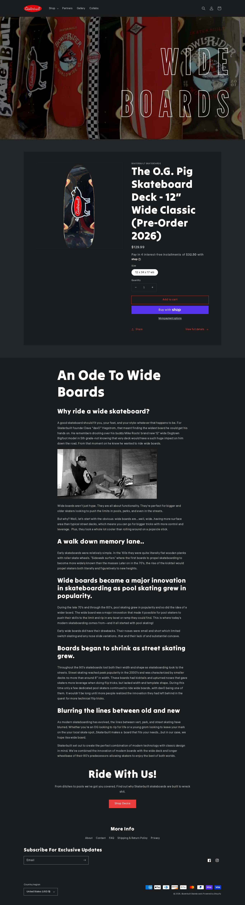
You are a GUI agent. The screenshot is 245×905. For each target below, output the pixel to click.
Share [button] (139, 329)
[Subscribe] (84, 860)
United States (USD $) (38, 891)
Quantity (136, 280)
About (89, 838)
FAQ (111, 838)
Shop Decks (122, 803)
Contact (101, 838)
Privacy (155, 838)
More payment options (170, 318)
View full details (194, 329)
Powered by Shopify (212, 894)
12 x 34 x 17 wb (144, 272)
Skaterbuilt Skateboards (192, 894)
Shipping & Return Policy (132, 838)
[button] (53, 8)
